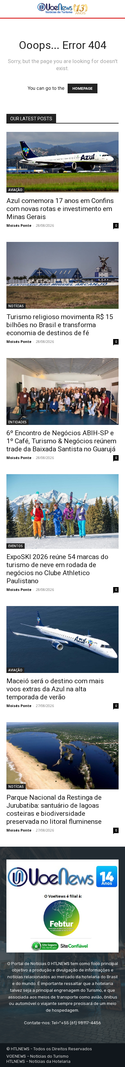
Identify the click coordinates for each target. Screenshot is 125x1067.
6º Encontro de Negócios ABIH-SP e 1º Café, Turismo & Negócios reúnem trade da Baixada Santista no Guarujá (61, 441)
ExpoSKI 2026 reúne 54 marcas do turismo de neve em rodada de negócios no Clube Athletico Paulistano (57, 569)
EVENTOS (15, 546)
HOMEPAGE (82, 88)
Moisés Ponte (18, 225)
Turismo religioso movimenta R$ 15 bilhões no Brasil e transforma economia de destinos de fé (59, 325)
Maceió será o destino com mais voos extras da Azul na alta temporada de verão (55, 689)
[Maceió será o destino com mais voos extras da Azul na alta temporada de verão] (62, 639)
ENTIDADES (17, 422)
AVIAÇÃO (15, 190)
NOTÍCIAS (16, 306)
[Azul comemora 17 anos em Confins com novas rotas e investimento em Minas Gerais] (62, 162)
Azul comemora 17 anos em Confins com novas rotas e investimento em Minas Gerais (60, 209)
